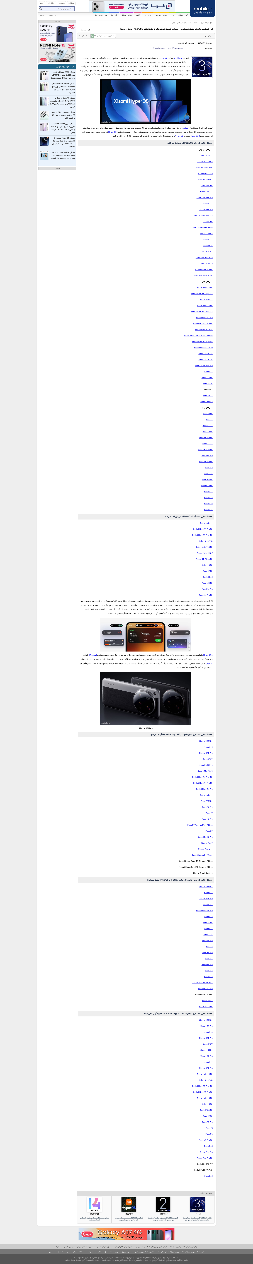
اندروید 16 (93, 655)
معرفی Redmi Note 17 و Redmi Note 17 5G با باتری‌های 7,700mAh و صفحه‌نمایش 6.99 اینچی (62, 102)
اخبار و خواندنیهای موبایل (65, 66)
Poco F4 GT (208, 425)
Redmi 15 (208, 916)
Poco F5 (209, 1128)
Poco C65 (208, 497)
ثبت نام (42, 15)
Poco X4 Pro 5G (206, 595)
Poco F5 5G (208, 413)
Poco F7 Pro (207, 807)
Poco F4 (209, 419)
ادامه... (42, 163)
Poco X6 (209, 1134)
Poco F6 (209, 946)
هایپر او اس (175, 48)
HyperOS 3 (113, 132)
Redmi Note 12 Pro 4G (203, 323)
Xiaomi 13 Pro (206, 1026)
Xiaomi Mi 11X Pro (204, 197)
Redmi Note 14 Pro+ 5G (202, 777)
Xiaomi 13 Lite (206, 1050)
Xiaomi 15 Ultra (206, 741)
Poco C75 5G (207, 485)
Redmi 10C (208, 571)
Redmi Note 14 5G (205, 1074)
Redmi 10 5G (207, 565)
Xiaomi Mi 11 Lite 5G (203, 167)
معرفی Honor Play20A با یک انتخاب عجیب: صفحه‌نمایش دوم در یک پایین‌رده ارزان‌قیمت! (63, 155)
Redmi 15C (208, 1116)
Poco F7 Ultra (207, 801)
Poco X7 (209, 831)
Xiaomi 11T (208, 203)
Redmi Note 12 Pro (204, 317)
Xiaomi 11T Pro (206, 209)
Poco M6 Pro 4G (206, 461)
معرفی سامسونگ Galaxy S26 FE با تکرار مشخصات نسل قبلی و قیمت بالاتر (63, 115)
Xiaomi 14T (208, 904)
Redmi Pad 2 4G (206, 1006)
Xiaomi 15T (208, 759)
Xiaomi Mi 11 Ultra (204, 179)
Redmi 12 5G (207, 377)
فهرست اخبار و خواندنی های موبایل (184, 22)
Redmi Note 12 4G (205, 305)
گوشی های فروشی (121, 1246)
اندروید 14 (179, 136)
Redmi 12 (208, 371)
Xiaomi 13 (208, 1032)
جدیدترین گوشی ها (190, 1246)
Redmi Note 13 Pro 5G (203, 1092)
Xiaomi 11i (208, 221)
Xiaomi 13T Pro (206, 1038)
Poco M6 (209, 970)
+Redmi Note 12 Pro (204, 329)
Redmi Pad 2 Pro (205, 988)
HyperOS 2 (195, 136)
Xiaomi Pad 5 (207, 263)
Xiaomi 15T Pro (206, 753)
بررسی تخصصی (134, 1246)
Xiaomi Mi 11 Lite (205, 161)
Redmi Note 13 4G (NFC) (202, 293)
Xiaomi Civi (208, 245)
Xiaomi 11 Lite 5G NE (203, 215)
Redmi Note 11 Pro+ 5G (202, 535)
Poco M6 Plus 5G (205, 449)
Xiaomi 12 (208, 1062)
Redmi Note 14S (205, 1080)
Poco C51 (208, 509)
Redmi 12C (208, 383)
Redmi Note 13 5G (205, 1098)
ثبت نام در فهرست (164, 1252)
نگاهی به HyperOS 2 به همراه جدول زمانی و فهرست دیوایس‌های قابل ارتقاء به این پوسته (163, 1219)
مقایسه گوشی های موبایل (163, 1246)
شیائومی (159, 48)
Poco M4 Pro (207, 589)
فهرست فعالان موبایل (196, 1252)
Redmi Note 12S (205, 353)
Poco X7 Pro (207, 819)
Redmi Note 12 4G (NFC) (202, 311)
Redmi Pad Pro (206, 1152)
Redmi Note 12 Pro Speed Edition (198, 335)
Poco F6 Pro (207, 940)
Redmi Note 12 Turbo (203, 347)
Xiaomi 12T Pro (206, 1068)
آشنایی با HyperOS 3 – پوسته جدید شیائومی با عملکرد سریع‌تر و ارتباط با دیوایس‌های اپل (197, 1219)
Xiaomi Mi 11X (206, 191)
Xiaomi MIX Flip (206, 765)
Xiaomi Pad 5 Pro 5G (204, 269)
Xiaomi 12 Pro (206, 1056)
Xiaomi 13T (208, 1044)
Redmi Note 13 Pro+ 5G (202, 1086)
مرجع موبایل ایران (207, 22)
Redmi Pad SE (206, 401)
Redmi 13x (208, 934)
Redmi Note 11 (206, 523)
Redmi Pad (208, 577)
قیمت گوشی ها (147, 1246)
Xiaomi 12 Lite (206, 233)
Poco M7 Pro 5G (206, 1140)
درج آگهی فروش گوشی (105, 1246)
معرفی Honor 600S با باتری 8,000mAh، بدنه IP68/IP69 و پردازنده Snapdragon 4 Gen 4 (63, 75)
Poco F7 (209, 813)
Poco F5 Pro (207, 1122)
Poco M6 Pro (207, 455)
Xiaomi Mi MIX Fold (204, 257)
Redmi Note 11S (205, 541)
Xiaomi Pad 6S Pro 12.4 (202, 982)
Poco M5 (209, 467)
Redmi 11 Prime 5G (204, 559)
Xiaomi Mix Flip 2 (205, 771)
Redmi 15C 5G (206, 1110)
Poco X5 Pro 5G (206, 437)
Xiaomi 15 (208, 747)
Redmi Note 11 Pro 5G (203, 529)
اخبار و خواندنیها (101, 15)
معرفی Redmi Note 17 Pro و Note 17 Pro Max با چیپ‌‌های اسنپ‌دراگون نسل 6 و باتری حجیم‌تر (63, 88)
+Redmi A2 (208, 395)
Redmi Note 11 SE (205, 553)
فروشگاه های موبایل (179, 1252)
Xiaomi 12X (208, 239)
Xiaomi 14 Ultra (206, 886)
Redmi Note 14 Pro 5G (203, 783)
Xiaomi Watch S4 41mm (202, 855)
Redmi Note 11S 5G (204, 547)
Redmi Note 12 (206, 299)
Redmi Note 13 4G (205, 287)
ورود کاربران (53, 15)
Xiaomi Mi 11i (207, 185)
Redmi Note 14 (206, 795)
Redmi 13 (208, 928)
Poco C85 (208, 1146)
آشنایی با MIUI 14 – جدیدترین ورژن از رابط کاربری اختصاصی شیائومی (94, 1219)
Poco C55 (208, 503)
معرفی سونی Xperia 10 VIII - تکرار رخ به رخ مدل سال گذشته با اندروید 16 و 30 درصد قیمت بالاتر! (63, 128)
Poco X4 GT (207, 443)
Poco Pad (208, 1176)
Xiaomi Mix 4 (207, 251)
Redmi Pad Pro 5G (205, 1158)
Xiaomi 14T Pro (206, 898)
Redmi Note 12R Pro (204, 365)
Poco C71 (208, 491)
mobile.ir (178, 58)
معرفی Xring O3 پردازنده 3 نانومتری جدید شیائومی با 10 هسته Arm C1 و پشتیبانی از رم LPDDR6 (63, 142)
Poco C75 (208, 976)
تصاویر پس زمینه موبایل (122, 1252)
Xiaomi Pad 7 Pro (205, 837)
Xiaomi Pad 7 (207, 843)
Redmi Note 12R (205, 359)
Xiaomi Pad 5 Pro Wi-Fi (202, 275)
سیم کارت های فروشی (85, 1246)
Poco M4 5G (207, 479)
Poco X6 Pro (207, 952)
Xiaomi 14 (208, 892)
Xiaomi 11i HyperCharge (202, 227)
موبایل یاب (178, 1246)
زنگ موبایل (109, 1252)
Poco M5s (208, 473)
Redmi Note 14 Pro (204, 789)
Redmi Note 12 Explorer (202, 341)
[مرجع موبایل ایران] (203, 8)
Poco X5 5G (208, 431)
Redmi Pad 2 (207, 1000)
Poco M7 (209, 958)
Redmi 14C (208, 922)
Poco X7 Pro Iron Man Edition (200, 825)
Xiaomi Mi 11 (207, 155)
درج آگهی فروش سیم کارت (65, 1246)
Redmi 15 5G (207, 1104)
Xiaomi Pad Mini (205, 849)
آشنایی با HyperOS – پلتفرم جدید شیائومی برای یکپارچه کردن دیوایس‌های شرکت (129, 1219)
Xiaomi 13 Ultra (206, 1020)
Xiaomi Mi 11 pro (205, 173)
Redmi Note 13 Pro (204, 910)
